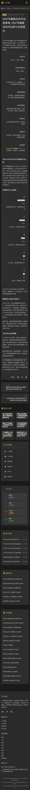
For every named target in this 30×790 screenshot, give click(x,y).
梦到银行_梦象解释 (8, 645)
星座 (2, 755)
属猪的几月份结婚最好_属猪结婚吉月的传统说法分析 (8, 424)
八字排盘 (3, 721)
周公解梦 (3, 758)
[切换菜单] (26, 2)
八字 (2, 740)
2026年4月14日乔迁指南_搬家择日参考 (12, 548)
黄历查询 (3, 726)
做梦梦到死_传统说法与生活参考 (11, 601)
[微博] (22, 377)
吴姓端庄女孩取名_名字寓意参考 (11, 557)
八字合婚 (3, 723)
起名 (2, 742)
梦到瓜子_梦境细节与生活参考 (11, 649)
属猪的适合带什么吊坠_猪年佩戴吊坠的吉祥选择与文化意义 (22, 434)
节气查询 (3, 729)
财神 (2, 750)
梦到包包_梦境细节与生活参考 (11, 654)
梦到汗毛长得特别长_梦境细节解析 (12, 588)
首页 (4, 8)
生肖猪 (8, 8)
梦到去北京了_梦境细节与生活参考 (12, 592)
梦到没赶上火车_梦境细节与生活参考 (12, 596)
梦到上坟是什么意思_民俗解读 (11, 663)
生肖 (2, 753)
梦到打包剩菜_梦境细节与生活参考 (12, 676)
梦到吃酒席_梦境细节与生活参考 (11, 680)
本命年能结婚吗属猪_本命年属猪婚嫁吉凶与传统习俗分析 (22, 424)
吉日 (2, 748)
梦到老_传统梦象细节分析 (9, 667)
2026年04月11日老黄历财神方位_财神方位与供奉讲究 (12, 539)
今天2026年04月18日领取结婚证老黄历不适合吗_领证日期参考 (12, 544)
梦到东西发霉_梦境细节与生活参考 (12, 658)
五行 (2, 745)
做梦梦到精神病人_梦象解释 (10, 671)
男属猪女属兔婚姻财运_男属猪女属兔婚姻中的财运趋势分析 (22, 415)
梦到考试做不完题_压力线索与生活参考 (13, 583)
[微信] (18, 377)
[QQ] (26, 377)
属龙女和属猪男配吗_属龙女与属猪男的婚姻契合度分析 (8, 415)
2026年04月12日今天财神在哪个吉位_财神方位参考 (12, 561)
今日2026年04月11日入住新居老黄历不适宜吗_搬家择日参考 (12, 552)
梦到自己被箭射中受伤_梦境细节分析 (12, 579)
